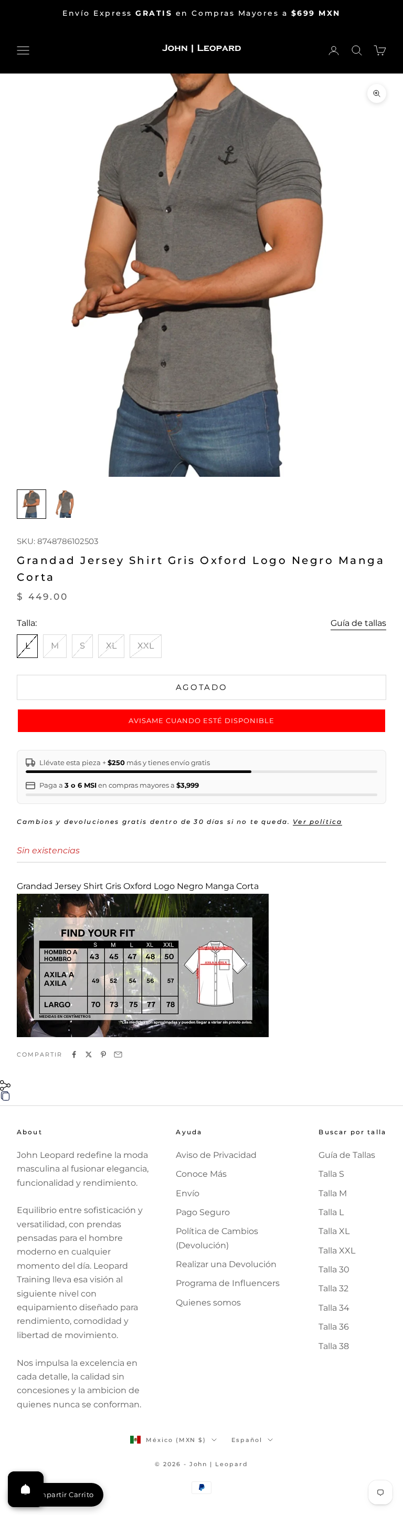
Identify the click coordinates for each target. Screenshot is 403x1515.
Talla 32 (333, 1288)
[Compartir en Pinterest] (103, 1054)
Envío (187, 1193)
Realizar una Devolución (226, 1264)
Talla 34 (334, 1308)
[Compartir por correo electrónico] (118, 1054)
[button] (201, 721)
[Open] (26, 1489)
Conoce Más (201, 1174)
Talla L (331, 1212)
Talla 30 (334, 1269)
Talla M (333, 1193)
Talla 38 (334, 1346)
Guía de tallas (358, 623)
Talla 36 (334, 1327)
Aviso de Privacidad (216, 1155)
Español (246, 1440)
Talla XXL (337, 1251)
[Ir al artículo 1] (31, 504)
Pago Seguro (203, 1212)
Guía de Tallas (347, 1155)
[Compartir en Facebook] (74, 1054)
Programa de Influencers (228, 1283)
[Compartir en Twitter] (88, 1054)
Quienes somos (208, 1303)
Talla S (331, 1174)
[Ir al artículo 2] (65, 504)
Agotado (202, 687)
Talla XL (334, 1231)
